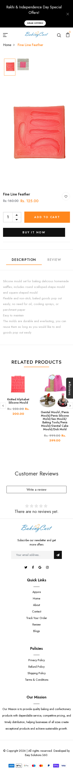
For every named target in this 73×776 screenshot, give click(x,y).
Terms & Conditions (36, 680)
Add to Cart (47, 217)
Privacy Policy (36, 660)
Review (54, 259)
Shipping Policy (37, 673)
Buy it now (34, 232)
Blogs (36, 631)
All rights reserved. (40, 751)
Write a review (36, 489)
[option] (9, 67)
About (36, 605)
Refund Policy (36, 667)
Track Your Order (36, 618)
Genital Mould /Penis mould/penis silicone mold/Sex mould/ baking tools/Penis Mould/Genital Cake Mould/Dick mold (55, 420)
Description (24, 259)
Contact (36, 611)
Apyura (36, 592)
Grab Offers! (35, 23)
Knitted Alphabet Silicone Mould (18, 401)
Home (7, 45)
